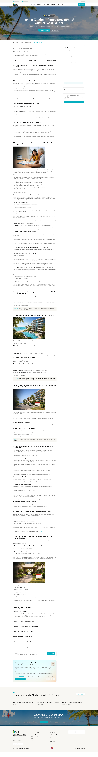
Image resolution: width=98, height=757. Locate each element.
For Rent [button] (39, 4)
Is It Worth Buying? (68, 56)
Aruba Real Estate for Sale (35, 732)
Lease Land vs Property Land (71, 71)
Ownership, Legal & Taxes (25, 42)
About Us (53, 4)
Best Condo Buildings (69, 74)
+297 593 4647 (21, 676)
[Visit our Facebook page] (49, 679)
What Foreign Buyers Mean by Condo (72, 50)
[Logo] (15, 4)
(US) (17, 1)
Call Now (82, 4)
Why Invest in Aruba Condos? (71, 53)
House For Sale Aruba (34, 736)
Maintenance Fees (68, 68)
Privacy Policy (83, 748)
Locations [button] (46, 4)
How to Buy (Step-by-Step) (70, 62)
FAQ (58, 4)
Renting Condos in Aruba (70, 80)
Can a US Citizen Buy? (69, 59)
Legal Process (67, 65)
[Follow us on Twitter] (47, 679)
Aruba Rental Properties (35, 734)
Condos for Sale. (41, 531)
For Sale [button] (33, 4)
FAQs (66, 83)
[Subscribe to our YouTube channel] (51, 679)
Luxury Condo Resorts (69, 77)
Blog (17, 42)
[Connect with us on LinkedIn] (54, 679)
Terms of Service (77, 748)
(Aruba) (26, 1)
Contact (63, 4)
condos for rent (24, 601)
